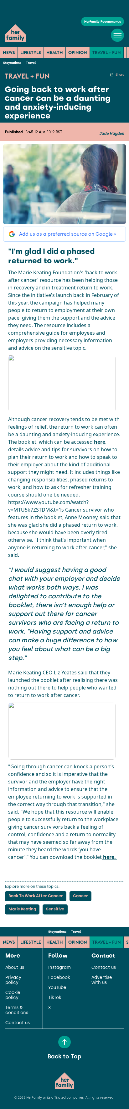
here (99, 441)
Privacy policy (13, 980)
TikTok (54, 997)
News (9, 52)
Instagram (59, 967)
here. (109, 857)
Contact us (17, 1022)
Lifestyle (30, 52)
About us (14, 967)
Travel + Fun (106, 52)
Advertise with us (101, 980)
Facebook (59, 977)
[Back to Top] (64, 1042)
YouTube (57, 987)
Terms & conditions (16, 1010)
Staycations (12, 63)
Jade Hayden (111, 133)
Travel (31, 63)
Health (54, 52)
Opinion (77, 52)
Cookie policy (12, 995)
